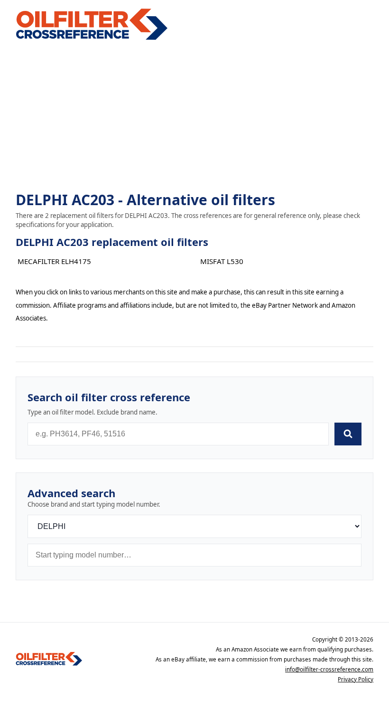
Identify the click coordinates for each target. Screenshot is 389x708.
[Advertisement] (194, 116)
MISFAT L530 (221, 261)
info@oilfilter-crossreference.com (329, 669)
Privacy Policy (355, 679)
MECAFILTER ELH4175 (54, 261)
